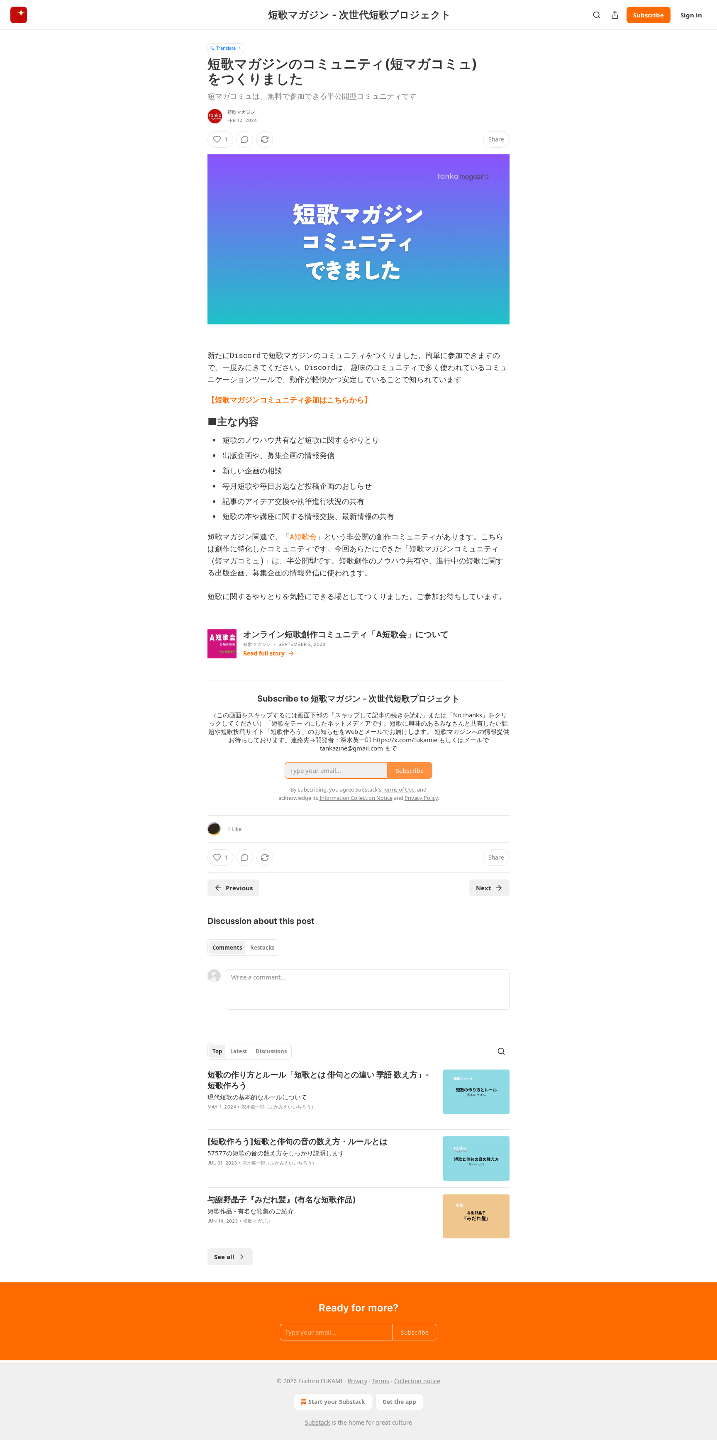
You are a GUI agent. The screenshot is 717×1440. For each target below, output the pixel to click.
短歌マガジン (241, 112)
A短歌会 (303, 536)
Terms (380, 1381)
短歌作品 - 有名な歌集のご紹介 (250, 1211)
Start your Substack (336, 1402)
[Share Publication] (615, 15)
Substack (317, 1422)
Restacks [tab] (262, 947)
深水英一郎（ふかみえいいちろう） (278, 1107)
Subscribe (648, 15)
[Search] (596, 15)
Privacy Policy (421, 798)
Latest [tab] (238, 1051)
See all (224, 1256)
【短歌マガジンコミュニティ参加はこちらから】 (289, 399)
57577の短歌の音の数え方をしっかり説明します (275, 1153)
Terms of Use (399, 789)
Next (483, 888)
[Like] (212, 1174)
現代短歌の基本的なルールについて (257, 1097)
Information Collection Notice (356, 798)
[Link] (195, 422)
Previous (239, 888)
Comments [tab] (227, 947)
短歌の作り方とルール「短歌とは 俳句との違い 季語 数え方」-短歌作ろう (318, 1080)
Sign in (691, 15)
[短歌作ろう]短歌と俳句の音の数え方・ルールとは (297, 1141)
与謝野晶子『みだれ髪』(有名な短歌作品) (281, 1199)
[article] (358, 1096)
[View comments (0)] (245, 139)
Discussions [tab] (271, 1051)
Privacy (357, 1381)
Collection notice (417, 1381)
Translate (226, 48)
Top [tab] (217, 1051)
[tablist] (243, 947)
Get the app (399, 1402)
